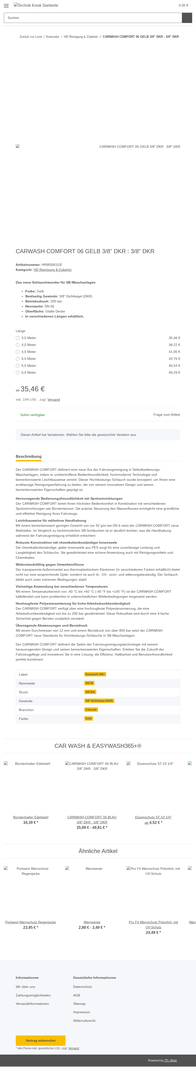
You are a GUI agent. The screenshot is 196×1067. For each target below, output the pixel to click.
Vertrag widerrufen (41, 1040)
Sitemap (79, 1004)
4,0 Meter (101, 345)
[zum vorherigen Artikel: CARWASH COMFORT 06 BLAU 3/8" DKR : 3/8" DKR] (175, 46)
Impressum (81, 1012)
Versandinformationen (32, 1004)
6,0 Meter (101, 372)
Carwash (91, 709)
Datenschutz (82, 987)
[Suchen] (187, 18)
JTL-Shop (170, 1060)
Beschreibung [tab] (29, 456)
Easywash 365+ (95, 674)
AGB (76, 995)
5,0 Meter (101, 359)
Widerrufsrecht (84, 1021)
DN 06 (89, 683)
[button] (153, 5)
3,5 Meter (101, 338)
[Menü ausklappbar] (6, 4)
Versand (54, 399)
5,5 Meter (101, 365)
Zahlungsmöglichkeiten (33, 995)
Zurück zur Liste (31, 36)
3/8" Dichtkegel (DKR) (99, 700)
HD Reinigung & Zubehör (53, 270)
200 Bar (90, 691)
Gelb (89, 718)
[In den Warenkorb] (19, 61)
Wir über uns (25, 987)
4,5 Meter (101, 352)
